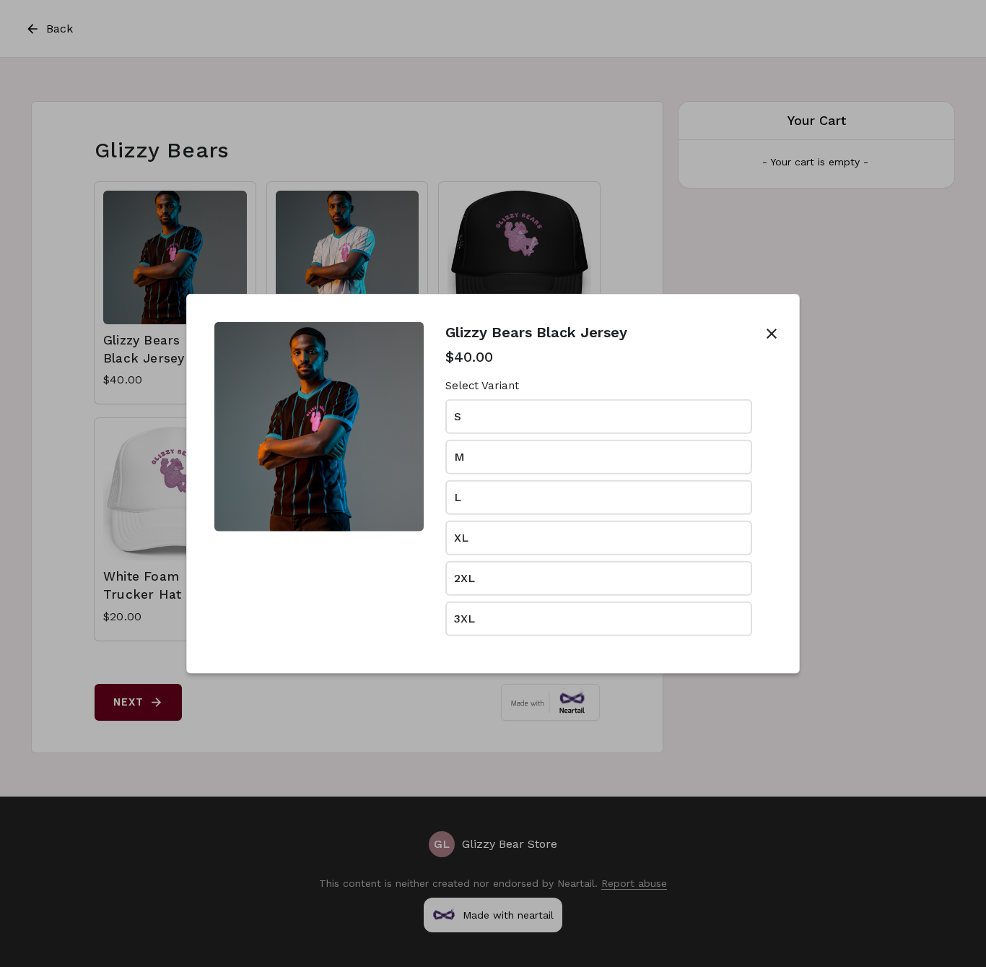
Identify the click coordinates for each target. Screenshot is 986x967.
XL (461, 537)
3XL (464, 618)
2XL (464, 577)
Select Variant (482, 385)
